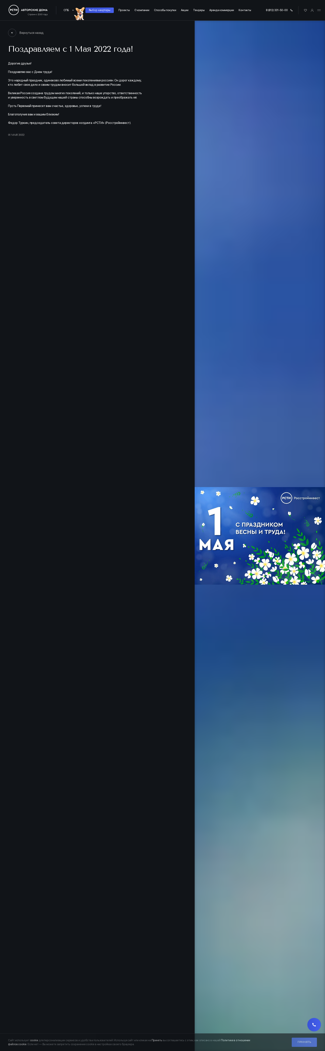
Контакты (245, 10)
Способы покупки (165, 10)
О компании (141, 10)
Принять (304, 1042)
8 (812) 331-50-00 (277, 10)
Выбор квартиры (100, 10)
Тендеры (198, 10)
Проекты (124, 10)
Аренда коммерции (221, 10)
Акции (185, 10)
